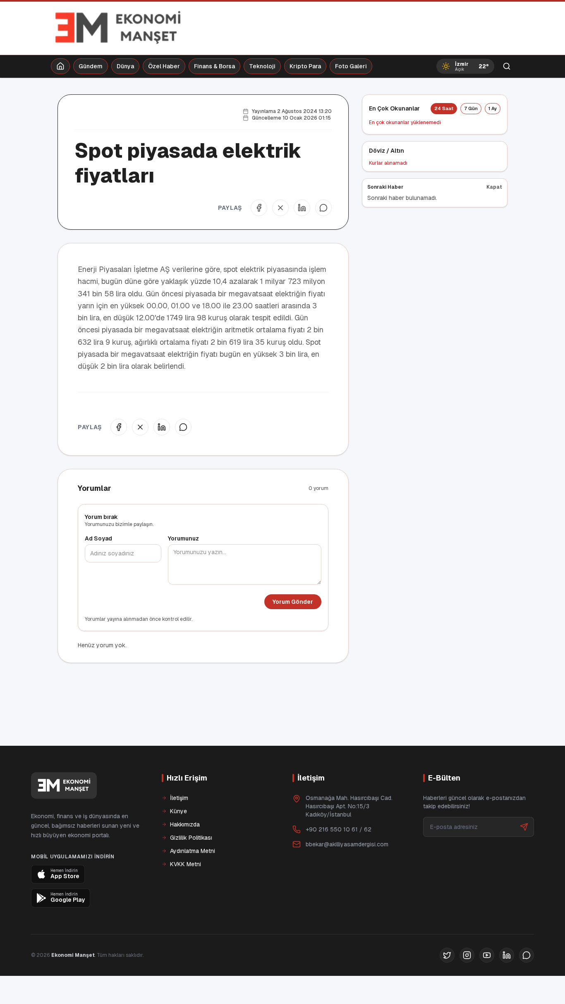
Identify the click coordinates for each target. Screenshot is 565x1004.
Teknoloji (262, 66)
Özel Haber (164, 66)
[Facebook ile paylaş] (259, 207)
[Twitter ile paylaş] (280, 207)
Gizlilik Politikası (191, 837)
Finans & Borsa (214, 66)
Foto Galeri (351, 66)
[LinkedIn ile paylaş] (302, 207)
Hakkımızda (185, 824)
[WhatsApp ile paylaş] (323, 207)
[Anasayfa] (60, 66)
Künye (178, 811)
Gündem (91, 66)
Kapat (494, 187)
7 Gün (471, 108)
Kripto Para (305, 66)
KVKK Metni (185, 864)
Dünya (125, 66)
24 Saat (443, 108)
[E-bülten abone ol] (524, 827)
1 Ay (492, 108)
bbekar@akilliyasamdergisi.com (347, 844)
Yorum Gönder (293, 601)
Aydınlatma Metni (192, 851)
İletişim (179, 798)
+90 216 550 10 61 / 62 (338, 829)
